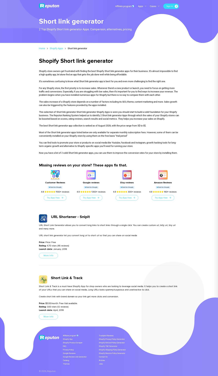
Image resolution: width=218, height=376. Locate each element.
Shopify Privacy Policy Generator (112, 339)
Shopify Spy (68, 339)
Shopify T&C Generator (108, 346)
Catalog (66, 360)
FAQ (64, 346)
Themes (66, 364)
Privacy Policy (68, 350)
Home (42, 48)
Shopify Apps (56, 48)
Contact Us (103, 357)
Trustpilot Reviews (106, 336)
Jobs (101, 364)
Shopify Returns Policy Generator (112, 353)
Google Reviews (69, 353)
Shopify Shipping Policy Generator (112, 350)
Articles (102, 360)
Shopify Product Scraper (73, 343)
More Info (48, 255)
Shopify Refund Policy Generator (112, 343)
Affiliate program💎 (124, 6)
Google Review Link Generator (75, 357)
